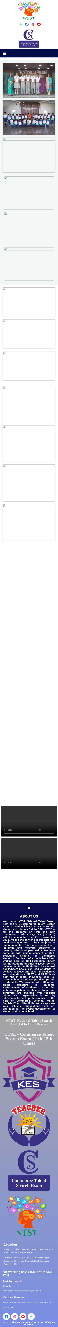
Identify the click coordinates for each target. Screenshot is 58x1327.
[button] (4, 53)
